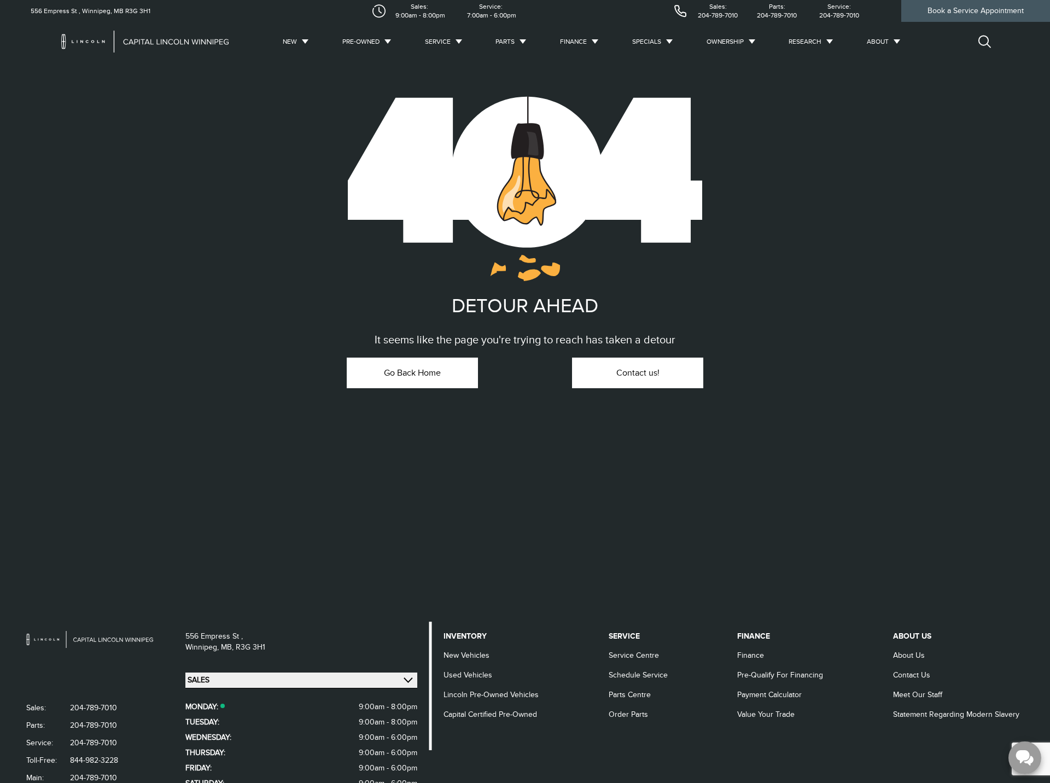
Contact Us (911, 675)
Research (805, 41)
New (290, 41)
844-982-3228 (94, 760)
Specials (646, 41)
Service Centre (634, 655)
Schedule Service (638, 675)
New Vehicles (466, 655)
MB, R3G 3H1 (243, 647)
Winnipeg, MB (102, 11)
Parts (505, 41)
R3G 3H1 (137, 11)
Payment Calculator (769, 694)
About (878, 41)
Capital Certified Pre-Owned (490, 714)
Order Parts (628, 714)
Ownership (725, 41)
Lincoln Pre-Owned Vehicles (491, 694)
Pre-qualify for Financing (780, 675)
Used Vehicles (468, 675)
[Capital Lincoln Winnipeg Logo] (151, 41)
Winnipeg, (203, 647)
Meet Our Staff (917, 694)
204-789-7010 (718, 15)
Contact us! (638, 372)
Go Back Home (412, 372)
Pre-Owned (361, 41)
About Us (909, 655)
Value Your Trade (766, 714)
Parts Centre (630, 694)
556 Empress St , (55, 11)
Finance (573, 41)
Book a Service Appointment (976, 10)
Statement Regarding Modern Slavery (956, 714)
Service (438, 41)
